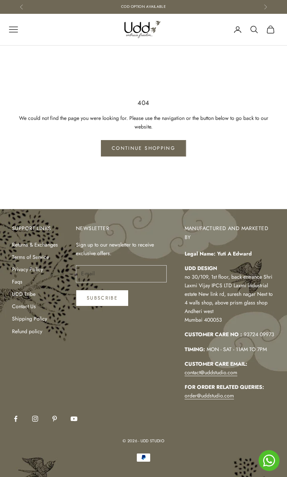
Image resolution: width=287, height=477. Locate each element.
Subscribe (102, 297)
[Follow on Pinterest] (54, 418)
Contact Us (24, 306)
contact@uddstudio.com (211, 372)
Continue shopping (143, 148)
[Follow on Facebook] (15, 418)
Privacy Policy (27, 269)
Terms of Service (30, 257)
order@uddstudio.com (209, 395)
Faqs (17, 281)
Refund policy (27, 331)
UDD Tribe (24, 294)
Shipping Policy (29, 318)
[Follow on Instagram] (35, 418)
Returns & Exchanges (35, 244)
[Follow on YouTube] (74, 418)
